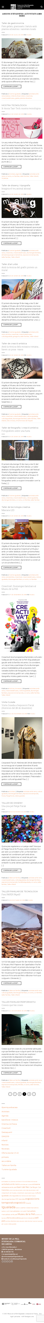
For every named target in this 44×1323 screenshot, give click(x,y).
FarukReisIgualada (24, 882)
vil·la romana (11, 420)
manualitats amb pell (9, 1214)
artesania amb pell (9, 1187)
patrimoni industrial (27, 1218)
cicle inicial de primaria (15, 1190)
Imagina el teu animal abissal (16, 188)
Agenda (18, 174)
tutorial (35, 1221)
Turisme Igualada (15, 94)
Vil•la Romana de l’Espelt (24, 420)
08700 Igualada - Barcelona (12, 1249)
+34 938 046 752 (8, 1252)
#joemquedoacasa (9, 1107)
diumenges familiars (34, 253)
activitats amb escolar (31, 1181)
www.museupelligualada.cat (13, 1256)
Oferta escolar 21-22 (10, 1153)
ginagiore (16, 336)
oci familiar (16, 176)
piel (3, 1221)
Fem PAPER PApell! (11, 894)
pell (36, 1217)
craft (37, 1190)
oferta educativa (13, 1218)
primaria (5, 1157)
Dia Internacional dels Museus (27, 1196)
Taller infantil (34, 176)
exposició (19, 1202)
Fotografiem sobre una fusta (16, 430)
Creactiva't (6, 1128)
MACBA (20, 1084)
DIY (16, 1199)
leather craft (5, 1211)
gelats (17, 98)
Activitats (12, 174)
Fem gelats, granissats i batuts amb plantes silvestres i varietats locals (19, 27)
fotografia (28, 1203)
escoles (22, 1199)
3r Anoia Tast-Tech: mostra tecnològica (21, 108)
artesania (36, 1184)
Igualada (8, 1207)
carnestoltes (10, 577)
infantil (4, 1141)
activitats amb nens (30, 791)
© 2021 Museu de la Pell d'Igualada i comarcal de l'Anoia (20, 1314)
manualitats (30, 1211)
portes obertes (11, 1221)
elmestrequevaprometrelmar (12, 255)
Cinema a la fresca (9, 1124)
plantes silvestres (26, 98)
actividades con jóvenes (8, 1181)
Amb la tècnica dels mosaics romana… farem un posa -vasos (21, 348)
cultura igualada (32, 416)
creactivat (28, 96)
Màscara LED (8, 510)
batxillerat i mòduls (10, 1120)
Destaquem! (7, 1132)
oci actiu (8, 176)
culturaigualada (7, 336)
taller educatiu (20, 1221)
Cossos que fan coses (12, 1005)
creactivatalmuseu (8, 98)
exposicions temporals (30, 255)
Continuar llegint (11, 86)
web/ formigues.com (27, 1316)
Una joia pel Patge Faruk (14, 806)
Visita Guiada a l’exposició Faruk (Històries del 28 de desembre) (18, 706)
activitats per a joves (26, 1184)
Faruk (3, 796)
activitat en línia (20, 1181)
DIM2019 (5, 1136)
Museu (29, 35)
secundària (6, 1161)
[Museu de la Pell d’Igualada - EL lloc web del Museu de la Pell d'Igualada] (22, 7)
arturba (8, 334)
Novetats (18, 688)
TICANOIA (5, 178)
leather (18, 1208)
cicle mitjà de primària (29, 1190)
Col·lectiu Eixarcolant (18, 96)
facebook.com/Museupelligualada (15, 1259)
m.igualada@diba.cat (10, 1254)
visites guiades (20, 796)
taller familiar (24, 176)
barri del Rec (23, 1187)
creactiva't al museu (9, 1193)
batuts (8, 96)
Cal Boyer (34, 1187)
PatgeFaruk (10, 796)
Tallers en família (14, 878)
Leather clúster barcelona (29, 1208)
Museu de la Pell (26, 1214)
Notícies (11, 688)
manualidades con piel (17, 1211)
